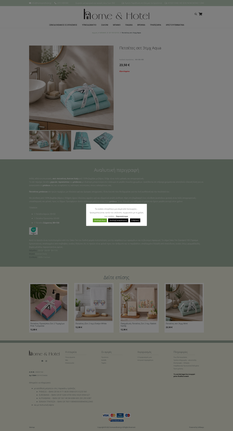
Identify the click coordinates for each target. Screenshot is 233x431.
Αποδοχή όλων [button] (99, 220)
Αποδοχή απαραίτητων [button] (118, 220)
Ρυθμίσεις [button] (135, 220)
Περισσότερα (122, 216)
